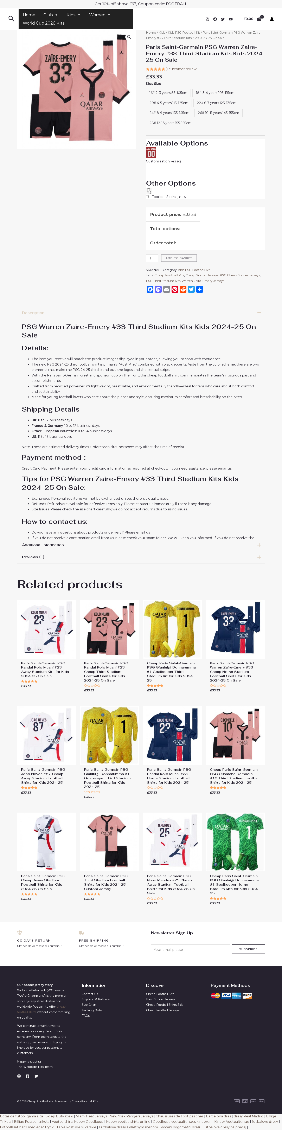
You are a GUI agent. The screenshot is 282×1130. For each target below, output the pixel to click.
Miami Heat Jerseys (91, 1116)
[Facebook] (215, 19)
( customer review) (182, 69)
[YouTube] (231, 19)
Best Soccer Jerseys (160, 999)
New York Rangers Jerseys (131, 1116)
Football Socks (169, 197)
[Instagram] (207, 19)
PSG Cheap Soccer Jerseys (240, 275)
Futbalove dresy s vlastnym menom (128, 1127)
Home (29, 14)
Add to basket (179, 258)
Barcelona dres (218, 1116)
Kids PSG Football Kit (184, 32)
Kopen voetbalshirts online (128, 1122)
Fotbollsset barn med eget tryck (27, 1127)
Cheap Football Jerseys (162, 1010)
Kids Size (153, 84)
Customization (163, 161)
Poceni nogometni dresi (180, 1127)
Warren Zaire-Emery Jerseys (203, 281)
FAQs (86, 1016)
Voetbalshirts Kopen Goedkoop (77, 1122)
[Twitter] (223, 19)
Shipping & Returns (96, 999)
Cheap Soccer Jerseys (202, 275)
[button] (129, 37)
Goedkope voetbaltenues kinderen (182, 1122)
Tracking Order (92, 1010)
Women (97, 14)
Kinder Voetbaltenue (231, 1122)
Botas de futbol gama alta (21, 1116)
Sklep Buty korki (59, 1116)
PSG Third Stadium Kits (163, 281)
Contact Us (90, 994)
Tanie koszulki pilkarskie (76, 1127)
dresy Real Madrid (248, 1116)
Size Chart (89, 1005)
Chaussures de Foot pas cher (179, 1116)
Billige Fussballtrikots (31, 1122)
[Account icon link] (272, 19)
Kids (71, 14)
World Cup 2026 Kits (44, 23)
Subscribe (248, 949)
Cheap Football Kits (169, 275)
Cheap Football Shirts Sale (165, 1005)
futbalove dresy (265, 1122)
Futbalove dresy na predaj (224, 1127)
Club (48, 14)
